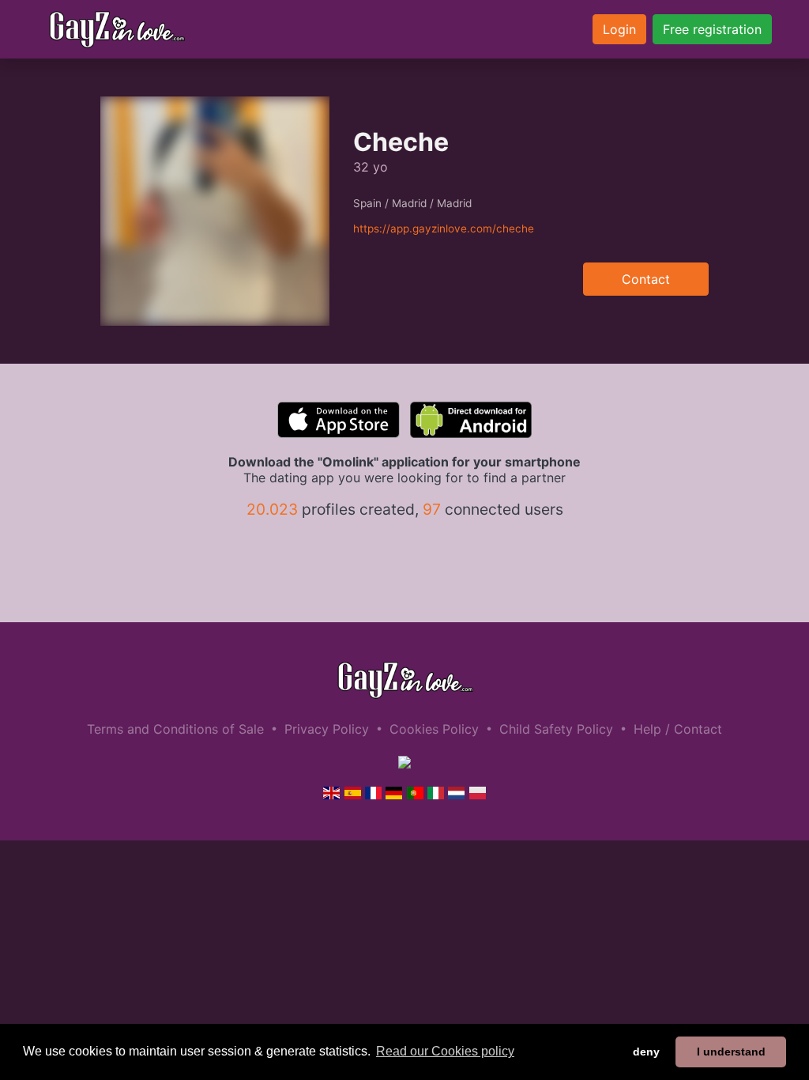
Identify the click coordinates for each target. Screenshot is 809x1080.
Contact (646, 279)
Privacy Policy (326, 729)
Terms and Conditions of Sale (175, 729)
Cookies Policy (434, 729)
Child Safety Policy (556, 729)
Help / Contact (678, 729)
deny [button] (646, 1051)
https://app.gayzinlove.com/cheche (443, 228)
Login (619, 29)
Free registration (712, 29)
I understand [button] (731, 1051)
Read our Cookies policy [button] (445, 1051)
